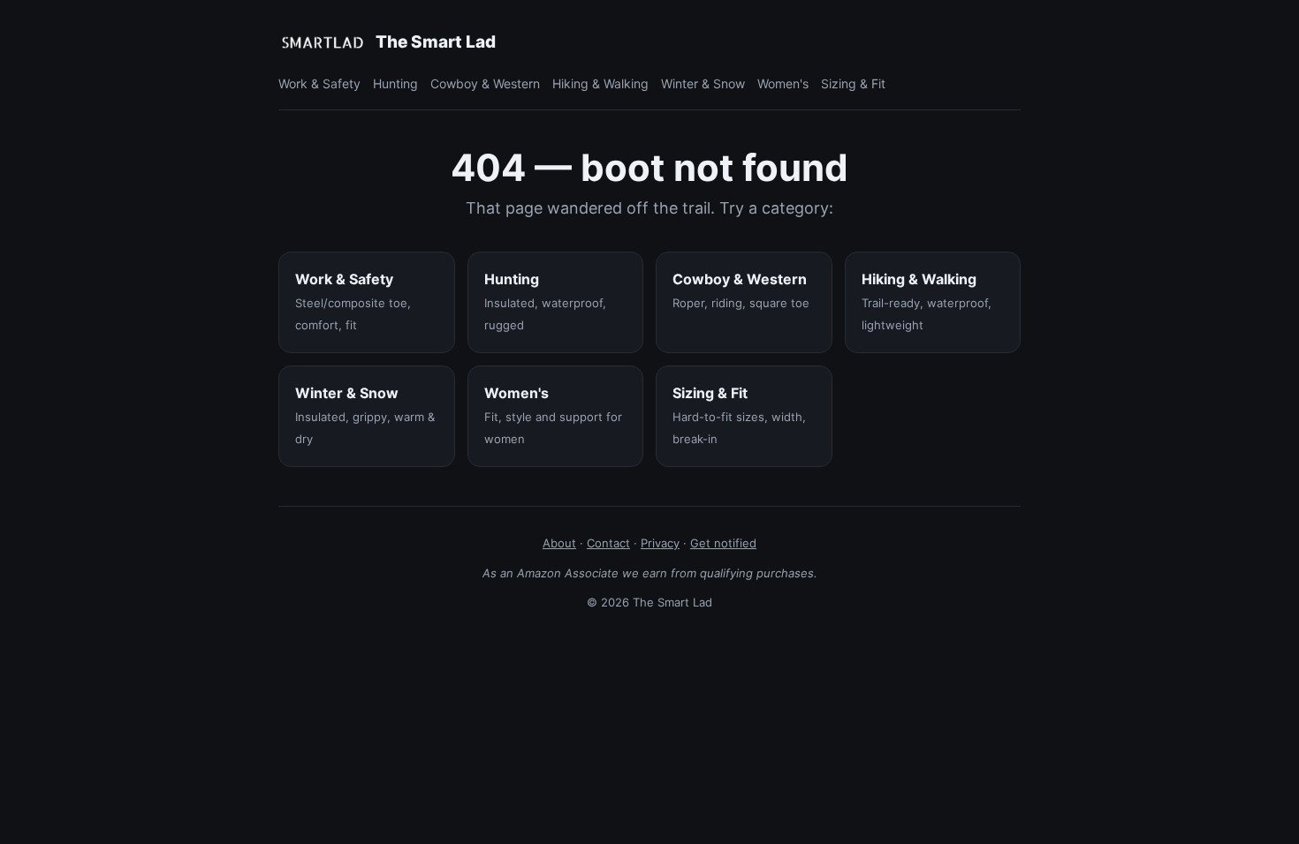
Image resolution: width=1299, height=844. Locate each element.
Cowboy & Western (485, 83)
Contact (608, 543)
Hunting (395, 83)
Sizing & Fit (853, 83)
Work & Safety (319, 83)
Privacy (660, 543)
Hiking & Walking (600, 83)
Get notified (723, 543)
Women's (783, 83)
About (559, 543)
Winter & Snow (703, 83)
